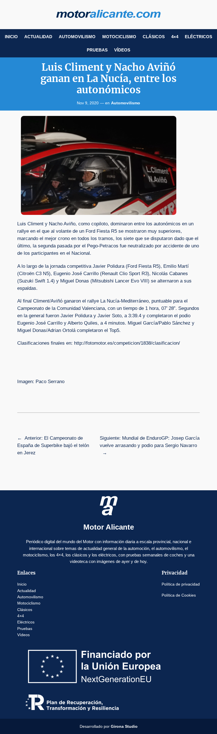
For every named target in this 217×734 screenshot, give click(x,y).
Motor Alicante (108, 527)
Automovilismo (125, 103)
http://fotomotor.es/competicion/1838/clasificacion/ (127, 343)
